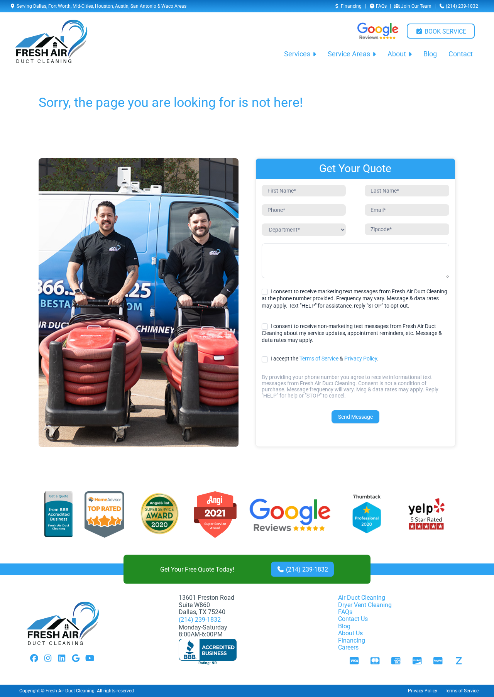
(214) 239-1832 (461, 6)
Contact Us (353, 619)
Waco (167, 6)
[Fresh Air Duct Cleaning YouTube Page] (89, 658)
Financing (351, 6)
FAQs (381, 6)
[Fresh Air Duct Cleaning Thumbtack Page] (367, 515)
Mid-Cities (83, 6)
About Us (350, 633)
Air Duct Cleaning (361, 597)
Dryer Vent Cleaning (365, 605)
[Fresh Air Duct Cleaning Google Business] (290, 515)
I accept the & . (324, 358)
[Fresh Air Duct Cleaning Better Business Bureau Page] (59, 515)
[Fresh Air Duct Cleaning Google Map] (76, 658)
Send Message (355, 417)
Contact (460, 54)
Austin (122, 6)
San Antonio (143, 6)
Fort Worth (59, 6)
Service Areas (349, 54)
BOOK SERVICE (444, 31)
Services (297, 54)
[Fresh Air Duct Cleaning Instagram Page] (48, 658)
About (396, 54)
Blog (430, 54)
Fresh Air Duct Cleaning (70, 691)
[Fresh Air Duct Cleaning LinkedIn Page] (62, 658)
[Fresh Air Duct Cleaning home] (51, 41)
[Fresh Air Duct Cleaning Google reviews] (378, 31)
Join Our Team (415, 6)
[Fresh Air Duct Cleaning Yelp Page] (426, 515)
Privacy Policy (360, 358)
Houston (104, 6)
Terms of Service (318, 358)
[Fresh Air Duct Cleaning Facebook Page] (34, 658)
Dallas (39, 6)
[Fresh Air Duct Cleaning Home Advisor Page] (104, 515)
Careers (348, 647)
